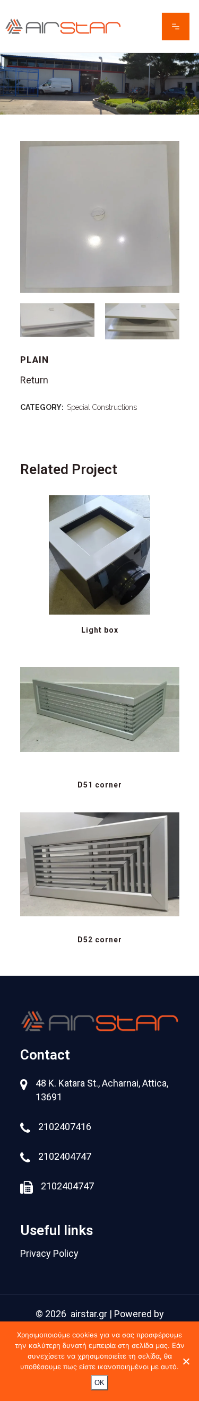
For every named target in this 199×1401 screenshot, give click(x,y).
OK (99, 1383)
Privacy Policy (49, 1253)
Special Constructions (102, 407)
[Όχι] (185, 1361)
